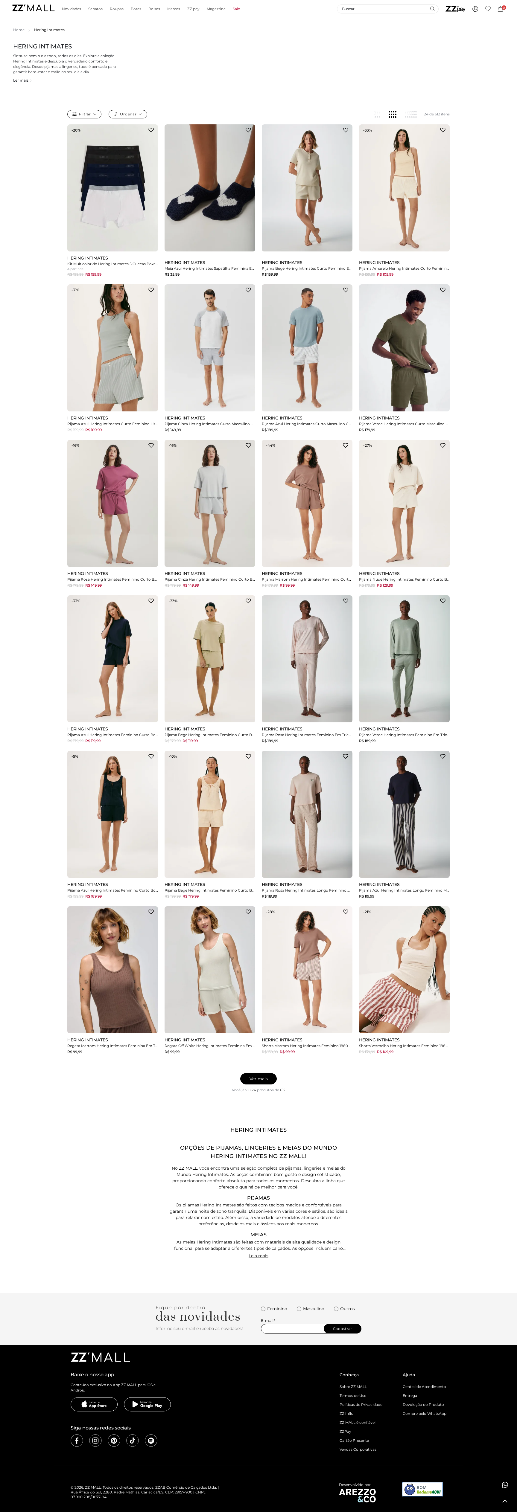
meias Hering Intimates (207, 1242)
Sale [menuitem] (236, 9)
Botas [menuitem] (136, 9)
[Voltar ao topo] (505, 1501)
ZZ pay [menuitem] (193, 9)
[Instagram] (95, 1440)
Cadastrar (342, 1328)
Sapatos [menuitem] (95, 9)
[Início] (33, 8)
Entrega (410, 1395)
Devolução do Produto (423, 1404)
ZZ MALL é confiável (357, 1422)
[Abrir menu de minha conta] (475, 9)
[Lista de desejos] (488, 9)
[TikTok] (132, 1440)
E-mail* (268, 1321)
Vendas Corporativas (358, 1449)
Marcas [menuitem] (173, 9)
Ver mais (259, 1078)
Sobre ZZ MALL (353, 1386)
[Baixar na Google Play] (147, 1404)
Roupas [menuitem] (117, 9)
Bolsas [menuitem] (154, 9)
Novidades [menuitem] (71, 9)
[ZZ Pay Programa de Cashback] (455, 9)
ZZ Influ (346, 1413)
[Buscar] (432, 8)
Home (19, 30)
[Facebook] (77, 1440)
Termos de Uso (353, 1395)
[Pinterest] (114, 1440)
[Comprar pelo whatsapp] (505, 1485)
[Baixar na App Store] (94, 1404)
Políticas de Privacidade (361, 1404)
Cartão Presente (354, 1440)
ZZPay (345, 1431)
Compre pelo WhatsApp (424, 1413)
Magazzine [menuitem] (216, 9)
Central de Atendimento (424, 1386)
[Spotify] (151, 1440)
